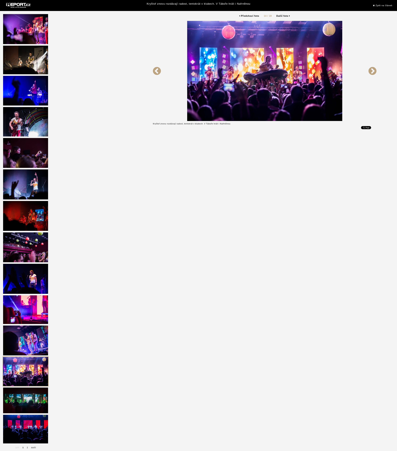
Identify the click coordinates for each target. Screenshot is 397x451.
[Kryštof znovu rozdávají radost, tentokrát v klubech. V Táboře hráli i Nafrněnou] (157, 120)
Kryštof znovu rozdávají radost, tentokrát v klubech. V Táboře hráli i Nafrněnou (198, 3)
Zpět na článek (383, 5)
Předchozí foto (249, 16)
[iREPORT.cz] (18, 5)
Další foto (282, 16)
